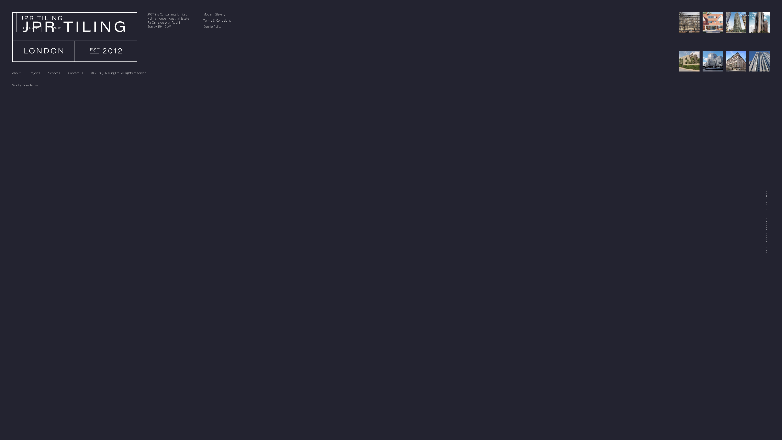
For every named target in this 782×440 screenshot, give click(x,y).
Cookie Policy (212, 26)
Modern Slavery (214, 14)
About (16, 73)
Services (54, 73)
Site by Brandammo (26, 85)
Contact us (747, 14)
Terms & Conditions (217, 20)
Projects (34, 73)
